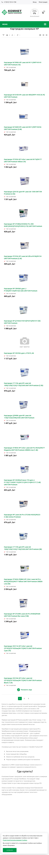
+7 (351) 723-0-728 (10, 2)
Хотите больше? (34, 16)
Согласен (9, 850)
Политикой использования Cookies (15, 840)
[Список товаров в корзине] (43, 13)
